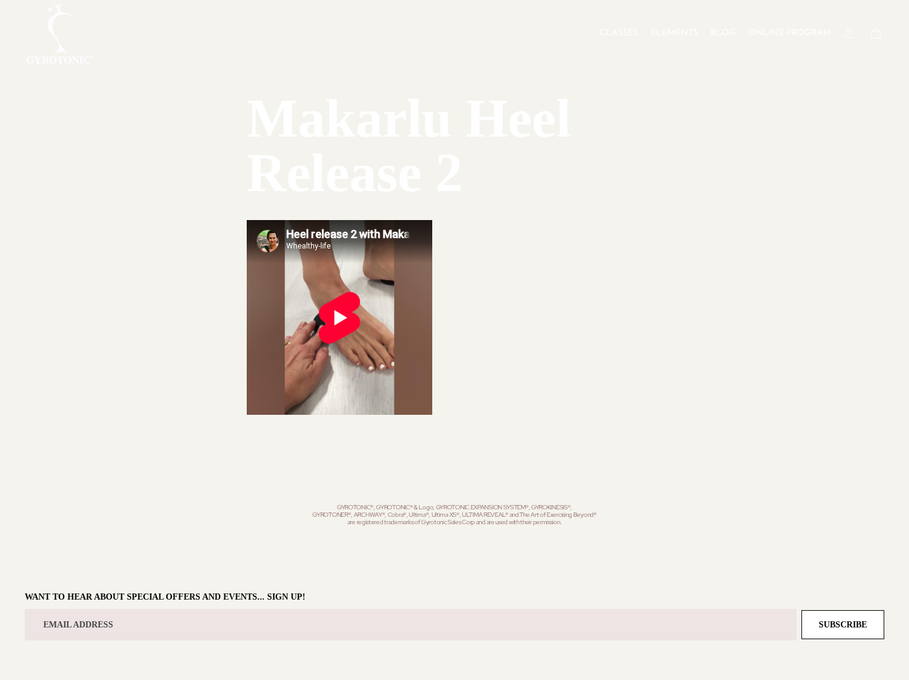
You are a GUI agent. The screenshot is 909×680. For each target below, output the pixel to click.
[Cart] (875, 33)
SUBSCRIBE (843, 624)
